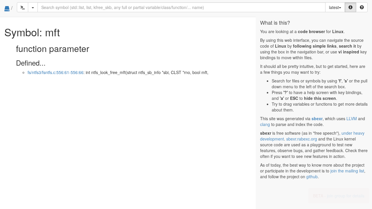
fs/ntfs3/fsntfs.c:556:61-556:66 (55, 72)
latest (334, 7)
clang (265, 124)
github (312, 176)
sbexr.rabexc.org (301, 139)
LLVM (351, 118)
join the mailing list (347, 171)
